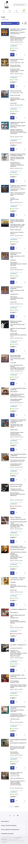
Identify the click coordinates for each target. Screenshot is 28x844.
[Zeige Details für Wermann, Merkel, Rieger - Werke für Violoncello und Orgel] (5, 223)
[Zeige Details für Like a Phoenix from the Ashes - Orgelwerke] (5, 457)
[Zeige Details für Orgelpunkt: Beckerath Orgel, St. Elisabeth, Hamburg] (5, 157)
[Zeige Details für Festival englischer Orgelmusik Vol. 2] (5, 743)
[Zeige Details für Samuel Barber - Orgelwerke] (5, 581)
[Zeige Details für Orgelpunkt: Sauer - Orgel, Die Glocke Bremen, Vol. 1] (5, 189)
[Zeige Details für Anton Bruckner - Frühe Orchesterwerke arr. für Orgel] (5, 549)
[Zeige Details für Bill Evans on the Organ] (5, 487)
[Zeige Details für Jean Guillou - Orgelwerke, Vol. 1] (5, 648)
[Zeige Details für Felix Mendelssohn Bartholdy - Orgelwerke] (5, 710)
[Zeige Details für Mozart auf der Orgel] (5, 94)
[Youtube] (17, 815)
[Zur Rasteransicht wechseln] (22, 23)
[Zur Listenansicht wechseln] (25, 23)
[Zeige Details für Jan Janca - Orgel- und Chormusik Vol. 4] (5, 775)
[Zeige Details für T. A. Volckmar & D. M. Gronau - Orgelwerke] (5, 391)
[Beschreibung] (25, 54)
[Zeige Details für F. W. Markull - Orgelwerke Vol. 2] (5, 612)
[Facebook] (10, 815)
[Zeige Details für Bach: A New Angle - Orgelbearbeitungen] (5, 358)
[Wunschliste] (16, 54)
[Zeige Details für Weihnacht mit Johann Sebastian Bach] (5, 324)
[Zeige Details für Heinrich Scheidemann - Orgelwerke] (5, 290)
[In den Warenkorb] (12, 54)
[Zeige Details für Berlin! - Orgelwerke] (5, 520)
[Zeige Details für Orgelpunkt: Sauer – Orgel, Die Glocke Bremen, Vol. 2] (5, 32)
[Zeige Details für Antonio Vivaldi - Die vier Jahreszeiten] (5, 62)
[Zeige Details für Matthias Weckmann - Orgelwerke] (5, 256)
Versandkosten (13, 45)
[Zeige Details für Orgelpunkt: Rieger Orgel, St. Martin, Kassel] (5, 125)
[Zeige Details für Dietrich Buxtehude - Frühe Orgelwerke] (5, 678)
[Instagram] (14, 815)
